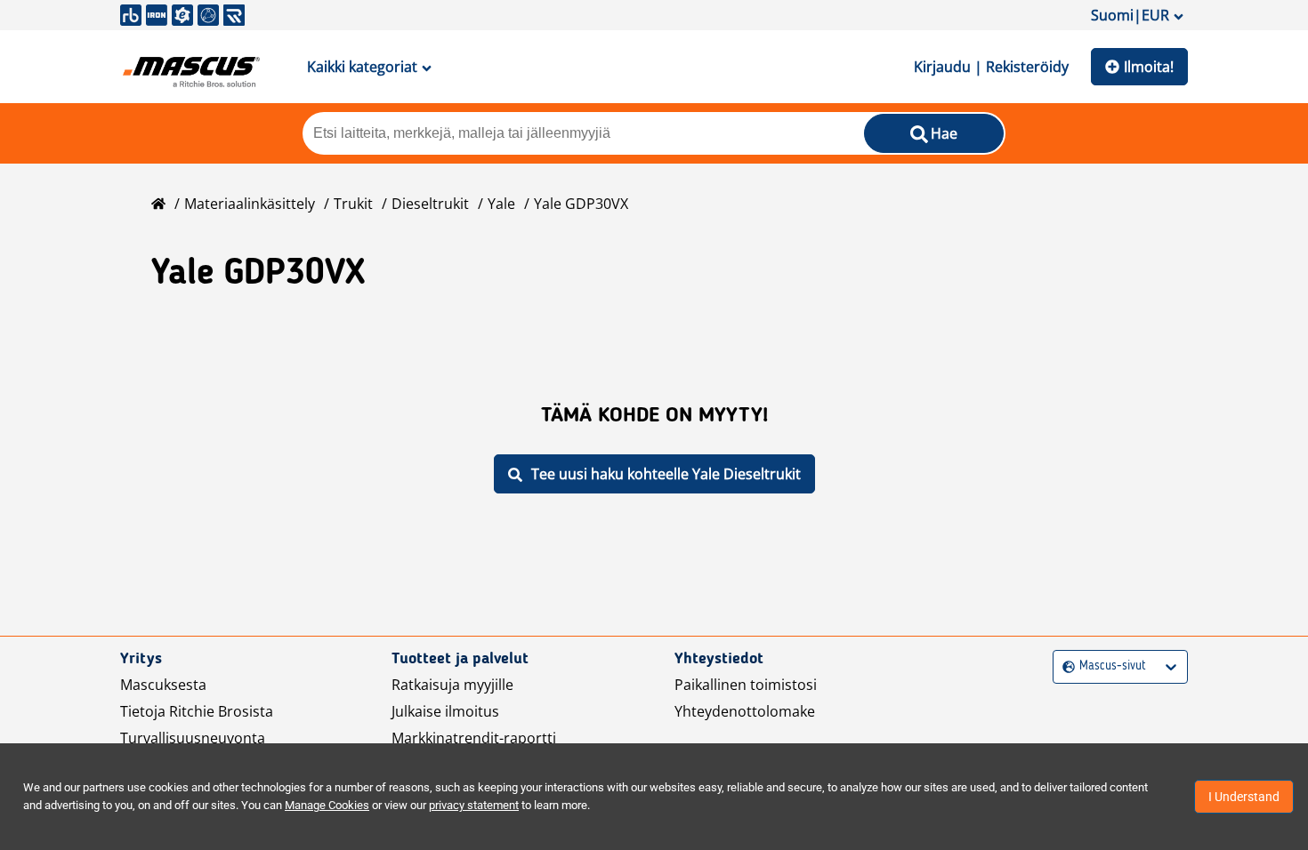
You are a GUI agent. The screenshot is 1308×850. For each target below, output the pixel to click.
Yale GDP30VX (581, 203)
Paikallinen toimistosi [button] (745, 684)
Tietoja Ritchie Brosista (196, 711)
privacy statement (474, 805)
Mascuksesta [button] (163, 684)
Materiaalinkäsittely (249, 203)
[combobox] (1064, 666)
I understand (1244, 797)
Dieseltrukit (430, 203)
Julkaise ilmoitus (445, 711)
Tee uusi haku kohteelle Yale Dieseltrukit (666, 474)
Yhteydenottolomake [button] (744, 711)
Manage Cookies (327, 805)
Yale (501, 203)
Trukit (353, 203)
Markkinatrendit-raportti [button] (474, 738)
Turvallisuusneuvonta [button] (192, 738)
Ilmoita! (1149, 66)
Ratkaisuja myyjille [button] (452, 684)
